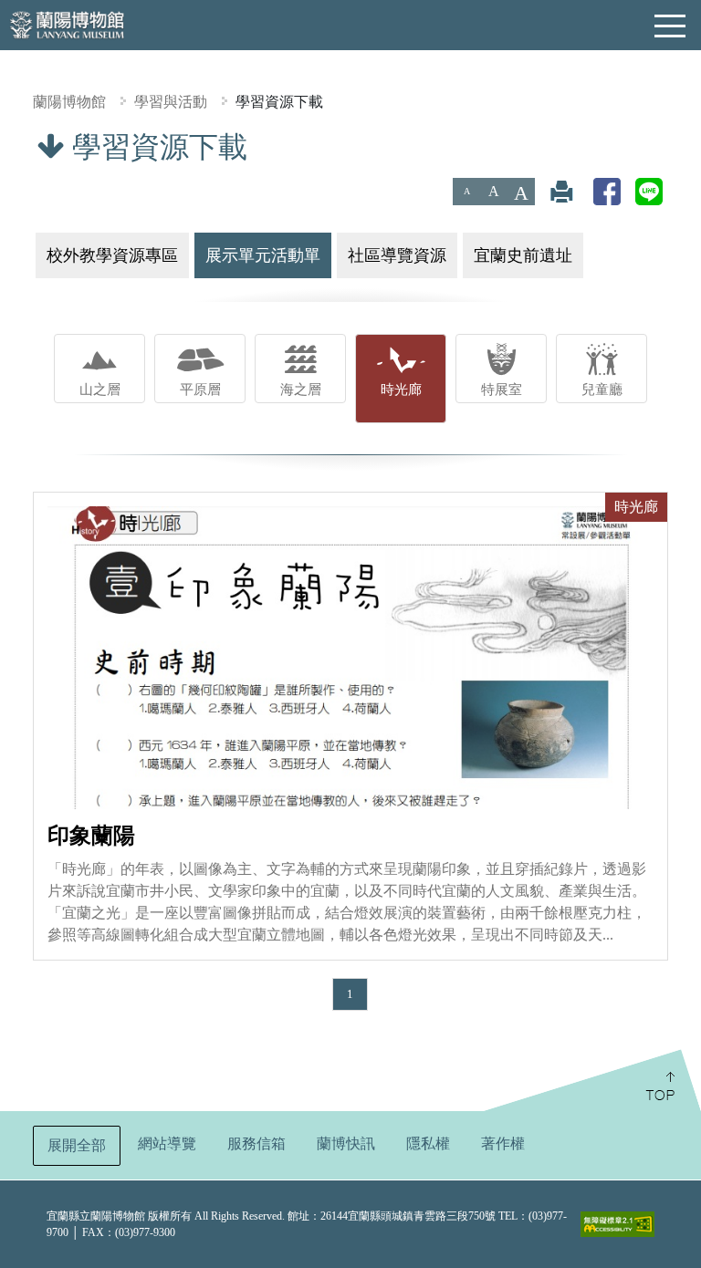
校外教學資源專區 (112, 255)
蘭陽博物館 (69, 101)
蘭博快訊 (346, 1143)
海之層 (300, 389)
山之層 (99, 389)
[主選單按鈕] (671, 26)
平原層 (200, 389)
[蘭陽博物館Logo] (68, 23)
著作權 (503, 1143)
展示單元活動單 (262, 255)
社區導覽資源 (397, 255)
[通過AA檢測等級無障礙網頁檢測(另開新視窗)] (617, 1224)
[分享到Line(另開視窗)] (649, 191)
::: (7, 141)
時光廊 (401, 389)
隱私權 (428, 1143)
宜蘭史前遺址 (523, 255)
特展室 (501, 389)
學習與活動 (170, 101)
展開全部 (76, 1145)
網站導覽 (167, 1143)
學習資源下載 (279, 101)
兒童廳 (602, 389)
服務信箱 (256, 1143)
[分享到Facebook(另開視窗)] (607, 191)
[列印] (561, 191)
